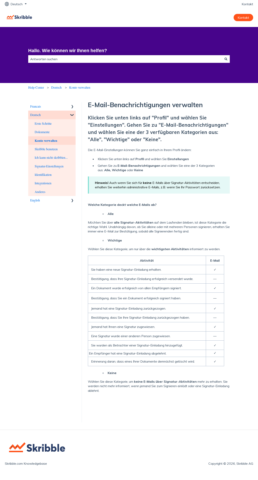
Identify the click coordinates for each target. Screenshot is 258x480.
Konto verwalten (79, 87)
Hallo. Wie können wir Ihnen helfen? (67, 50)
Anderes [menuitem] (40, 192)
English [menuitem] (35, 200)
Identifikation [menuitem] (43, 174)
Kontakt (247, 4)
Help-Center (36, 87)
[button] (72, 107)
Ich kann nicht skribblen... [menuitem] (51, 157)
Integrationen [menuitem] (43, 183)
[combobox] (125, 59)
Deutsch (56, 87)
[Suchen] (226, 59)
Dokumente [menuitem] (42, 132)
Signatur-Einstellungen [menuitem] (49, 166)
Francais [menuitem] (35, 106)
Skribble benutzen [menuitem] (46, 149)
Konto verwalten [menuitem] (46, 140)
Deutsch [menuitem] (35, 115)
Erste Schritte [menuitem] (43, 123)
